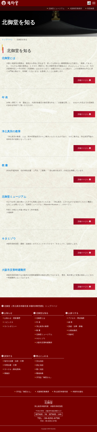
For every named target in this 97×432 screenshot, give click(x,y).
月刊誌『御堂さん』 (44, 377)
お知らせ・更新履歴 (12, 318)
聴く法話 (39, 369)
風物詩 (7, 373)
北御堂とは (40, 318)
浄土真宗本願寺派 (61, 391)
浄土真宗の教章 (42, 326)
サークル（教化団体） (13, 369)
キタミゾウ (40, 338)
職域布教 (39, 373)
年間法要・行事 (10, 365)
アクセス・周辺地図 (76, 318)
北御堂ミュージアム (56, 8)
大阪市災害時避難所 (44, 342)
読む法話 (39, 365)
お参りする (73, 313)
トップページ (7, 40)
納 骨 (70, 322)
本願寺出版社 (77, 391)
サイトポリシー (10, 326)
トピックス (8, 322)
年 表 (38, 322)
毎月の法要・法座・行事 (14, 361)
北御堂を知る (42, 313)
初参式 (71, 334)
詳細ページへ (83, 80)
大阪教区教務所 (76, 8)
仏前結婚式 (72, 330)
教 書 (38, 330)
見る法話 (39, 361)
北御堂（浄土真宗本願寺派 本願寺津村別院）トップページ (30, 306)
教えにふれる (42, 356)
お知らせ (8, 313)
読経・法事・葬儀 (75, 326)
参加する (8, 356)
